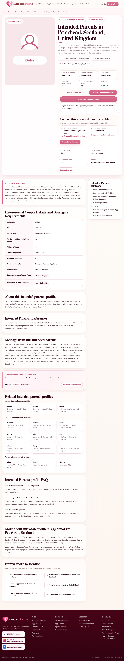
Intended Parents (63, 4)
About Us (105, 620)
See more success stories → (72, 384)
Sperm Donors (37, 627)
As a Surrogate (84, 620)
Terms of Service (107, 657)
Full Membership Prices (111, 633)
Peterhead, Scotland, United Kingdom (81, 45)
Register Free (112, 4)
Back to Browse (66, 170)
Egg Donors (51, 4)
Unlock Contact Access (70, 142)
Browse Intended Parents (17, 12)
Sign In (103, 4)
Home (4, 12)
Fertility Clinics (37, 636)
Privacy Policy (96, 657)
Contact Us (118, 657)
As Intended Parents (86, 624)
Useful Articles (107, 624)
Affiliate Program (108, 630)
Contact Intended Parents (103, 92)
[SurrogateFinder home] (21, 4)
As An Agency (84, 627)
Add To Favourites (74, 92)
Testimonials (107, 627)
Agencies (74, 4)
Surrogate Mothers (38, 4)
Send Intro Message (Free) (88, 99)
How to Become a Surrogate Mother (108, 637)
